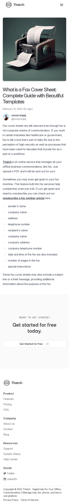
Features (8, 399)
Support (8, 448)
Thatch (7, 162)
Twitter (11, 473)
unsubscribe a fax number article (24, 198)
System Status (12, 454)
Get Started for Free (34, 343)
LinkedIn (12, 479)
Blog (6, 434)
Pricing (7, 404)
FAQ (6, 409)
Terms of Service (29, 499)
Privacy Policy (10, 499)
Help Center (10, 459)
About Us (9, 423)
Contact (8, 429)
